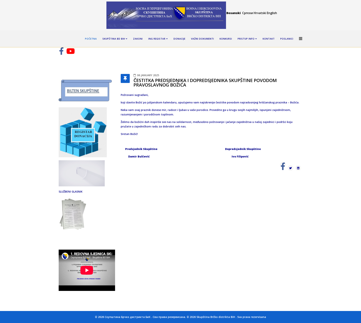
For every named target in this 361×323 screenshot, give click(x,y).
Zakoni (138, 38)
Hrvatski (260, 13)
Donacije (179, 38)
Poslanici (286, 38)
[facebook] (61, 53)
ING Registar (157, 38)
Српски (248, 13)
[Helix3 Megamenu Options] (300, 38)
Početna (91, 38)
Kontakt (269, 38)
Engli (270, 13)
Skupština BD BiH (113, 38)
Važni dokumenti (202, 38)
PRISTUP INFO (246, 38)
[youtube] (70, 53)
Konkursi (226, 38)
